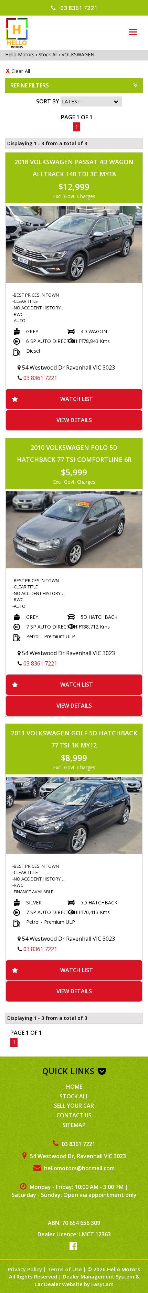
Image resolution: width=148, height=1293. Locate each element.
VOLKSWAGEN (78, 54)
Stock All (48, 54)
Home (74, 1086)
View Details (74, 420)
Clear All (20, 70)
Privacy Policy (25, 1269)
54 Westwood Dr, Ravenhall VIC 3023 (77, 1156)
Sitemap (74, 1125)
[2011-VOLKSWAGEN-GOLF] (74, 815)
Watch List (76, 399)
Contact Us (74, 1115)
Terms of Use (65, 1269)
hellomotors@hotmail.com (79, 1168)
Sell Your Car (74, 1105)
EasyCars (102, 1284)
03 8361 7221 (78, 8)
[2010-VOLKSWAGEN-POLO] (74, 530)
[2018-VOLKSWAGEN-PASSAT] (74, 244)
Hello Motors (20, 54)
